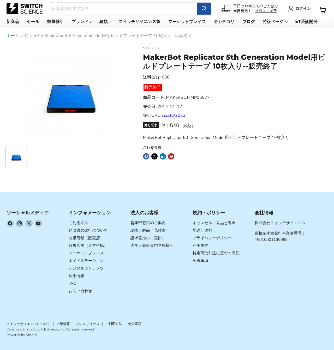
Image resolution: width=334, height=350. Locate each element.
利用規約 (200, 245)
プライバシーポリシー (212, 238)
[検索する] (204, 9)
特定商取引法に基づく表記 (216, 253)
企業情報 (63, 324)
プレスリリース (87, 324)
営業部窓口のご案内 (148, 222)
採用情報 (76, 275)
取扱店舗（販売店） (86, 238)
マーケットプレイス (187, 21)
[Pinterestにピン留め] (171, 156)
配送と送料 (202, 230)
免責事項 (200, 260)
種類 (104, 21)
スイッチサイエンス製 (139, 21)
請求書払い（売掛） (148, 238)
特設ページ (274, 21)
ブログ (248, 21)
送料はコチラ (266, 10)
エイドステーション (86, 260)
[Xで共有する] (154, 156)
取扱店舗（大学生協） (88, 245)
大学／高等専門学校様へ (152, 245)
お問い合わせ (80, 290)
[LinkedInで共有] (163, 156)
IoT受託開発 (306, 21)
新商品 (13, 21)
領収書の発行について (88, 230)
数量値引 (55, 21)
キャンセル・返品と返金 (214, 222)
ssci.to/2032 (174, 115)
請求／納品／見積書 (148, 230)
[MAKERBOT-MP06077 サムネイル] (16, 156)
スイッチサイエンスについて (29, 324)
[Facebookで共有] (146, 156)
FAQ (72, 283)
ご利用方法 (78, 222)
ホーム (13, 35)
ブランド (81, 21)
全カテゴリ (224, 21)
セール (33, 21)
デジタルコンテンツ (86, 268)
